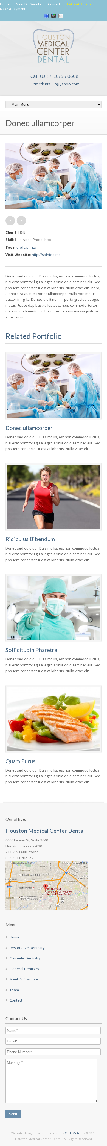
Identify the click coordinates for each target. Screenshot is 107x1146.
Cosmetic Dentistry (25, 958)
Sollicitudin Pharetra (31, 649)
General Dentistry (24, 968)
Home (5, 4)
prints (31, 247)
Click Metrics (74, 1133)
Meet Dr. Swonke (29, 4)
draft (20, 247)
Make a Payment (12, 9)
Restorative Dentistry (27, 947)
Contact (54, 4)
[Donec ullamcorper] (53, 207)
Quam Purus (20, 761)
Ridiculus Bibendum (30, 539)
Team (14, 989)
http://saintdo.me (46, 254)
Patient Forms (78, 4)
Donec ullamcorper (29, 427)
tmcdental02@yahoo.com (57, 84)
